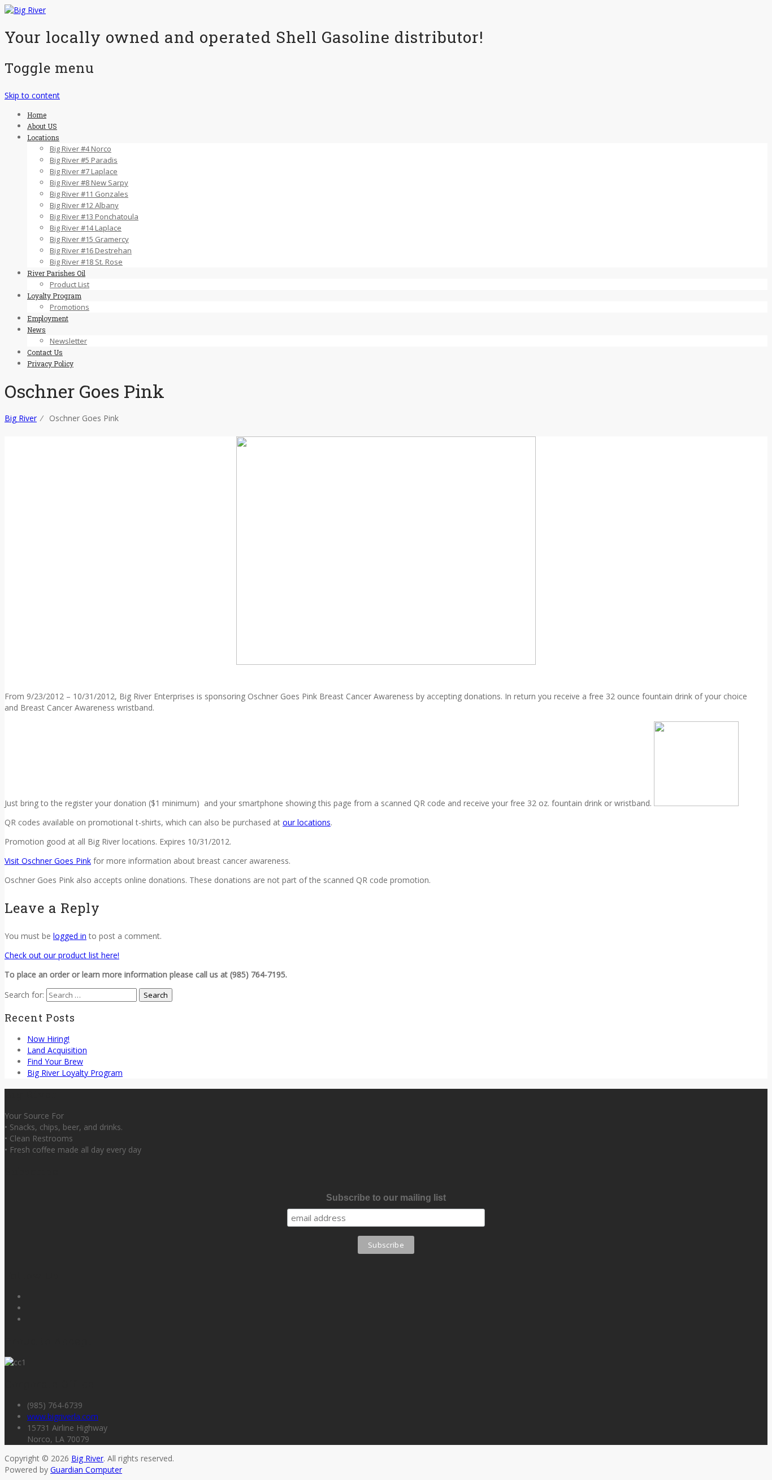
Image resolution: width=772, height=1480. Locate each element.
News (36, 329)
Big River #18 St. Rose (86, 262)
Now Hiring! (48, 1038)
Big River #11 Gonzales (89, 194)
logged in (69, 936)
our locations (307, 822)
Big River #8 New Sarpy (89, 183)
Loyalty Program (54, 295)
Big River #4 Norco (80, 149)
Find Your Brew (55, 1061)
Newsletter (68, 341)
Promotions (69, 307)
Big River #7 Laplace (84, 171)
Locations (43, 137)
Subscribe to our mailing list (386, 1197)
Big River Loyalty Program (75, 1072)
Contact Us (45, 352)
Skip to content (32, 95)
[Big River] (25, 10)
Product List (69, 284)
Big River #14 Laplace (86, 228)
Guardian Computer (86, 1469)
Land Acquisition (57, 1050)
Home (36, 114)
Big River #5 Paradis (84, 160)
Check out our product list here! (62, 955)
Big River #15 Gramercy (89, 239)
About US (42, 126)
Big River (87, 1458)
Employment (47, 318)
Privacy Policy (50, 363)
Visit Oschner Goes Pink (48, 860)
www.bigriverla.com (62, 1416)
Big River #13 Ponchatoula (94, 216)
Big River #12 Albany (84, 205)
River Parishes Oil (56, 273)
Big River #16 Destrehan (91, 250)
